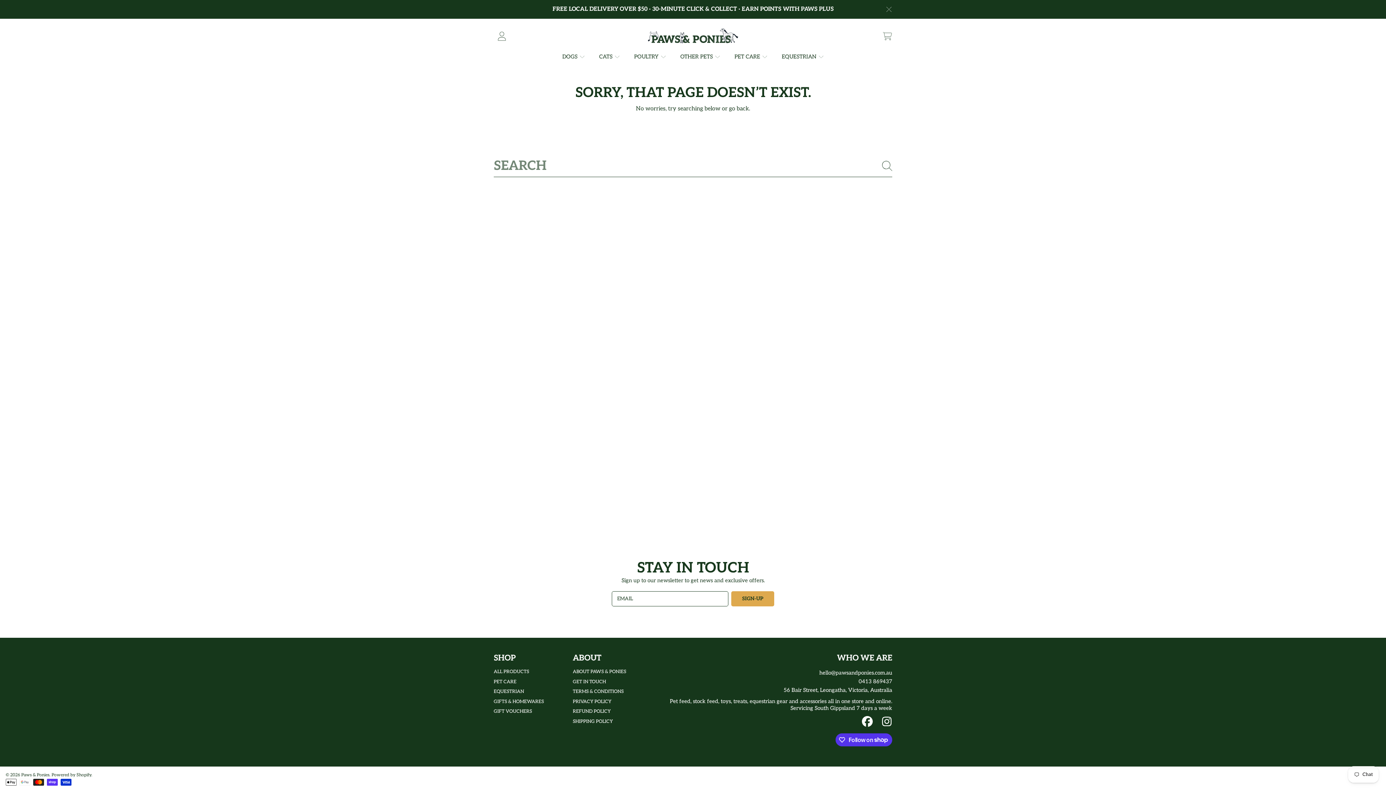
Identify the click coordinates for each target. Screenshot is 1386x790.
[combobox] (693, 166)
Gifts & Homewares (519, 702)
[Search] (887, 166)
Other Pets (697, 56)
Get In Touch (589, 682)
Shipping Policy (593, 721)
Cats (606, 56)
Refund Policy (592, 711)
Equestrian (800, 56)
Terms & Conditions (598, 691)
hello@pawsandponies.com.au (855, 673)
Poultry (647, 56)
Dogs (570, 56)
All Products (511, 672)
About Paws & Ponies (599, 672)
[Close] (889, 9)
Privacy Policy (592, 702)
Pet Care (748, 56)
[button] (887, 36)
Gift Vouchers (513, 711)
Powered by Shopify (71, 775)
